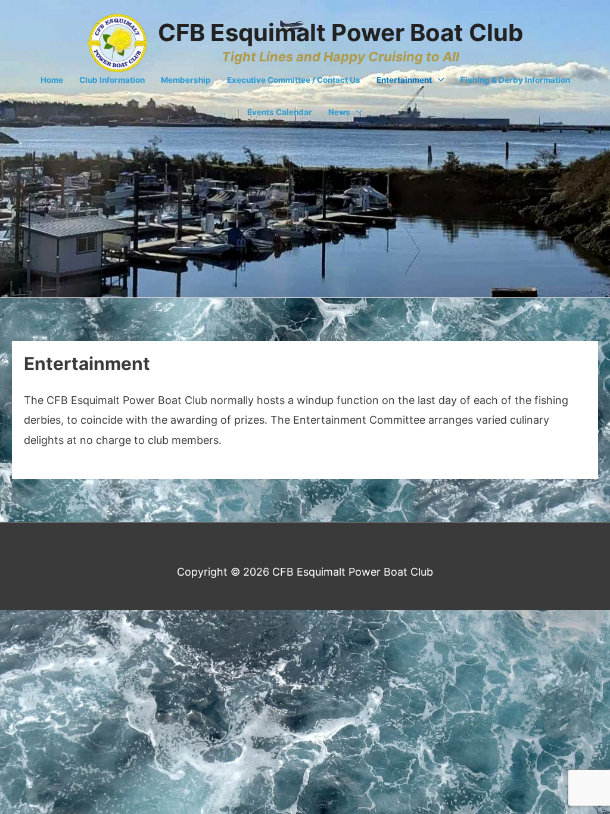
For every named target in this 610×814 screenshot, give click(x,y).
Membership (186, 80)
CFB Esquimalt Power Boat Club (340, 32)
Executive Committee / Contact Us (293, 80)
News (339, 112)
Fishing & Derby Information (515, 80)
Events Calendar (279, 112)
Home (52, 80)
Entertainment (404, 80)
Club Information (112, 80)
